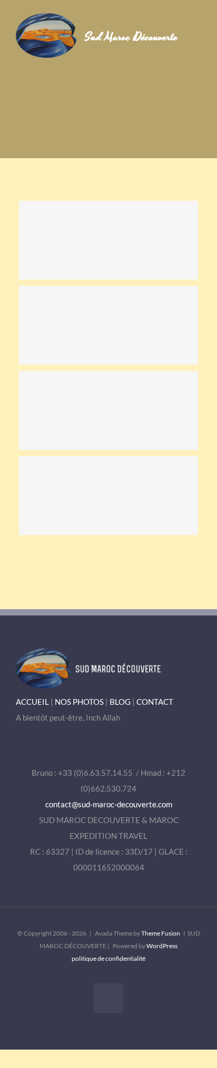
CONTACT (154, 701)
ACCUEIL (32, 701)
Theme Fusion (160, 933)
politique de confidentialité (108, 958)
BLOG (120, 701)
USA (108, 410)
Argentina (108, 240)
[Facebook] (108, 998)
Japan (108, 495)
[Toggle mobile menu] (197, 29)
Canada (108, 325)
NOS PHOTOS (79, 701)
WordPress (161, 946)
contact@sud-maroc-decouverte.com (108, 804)
